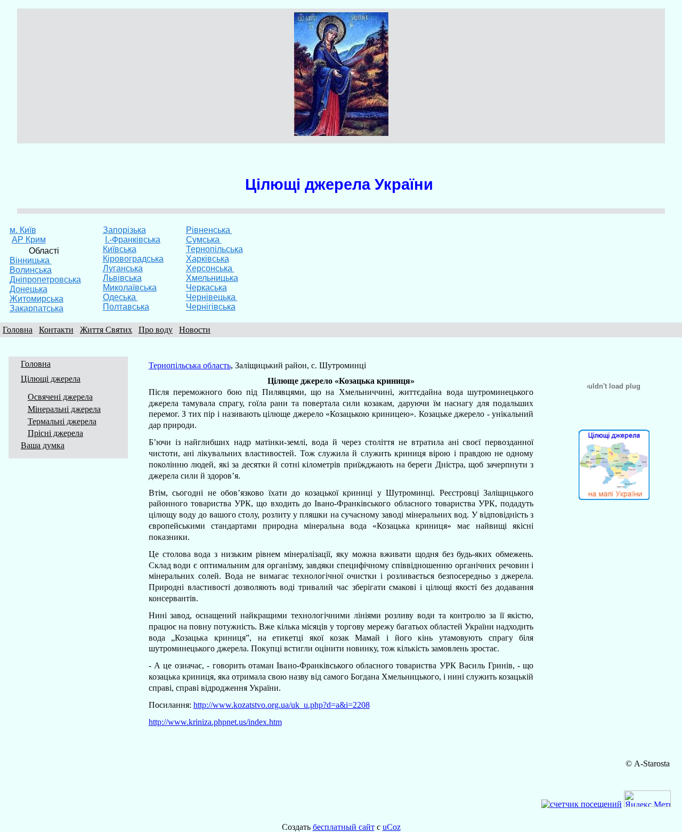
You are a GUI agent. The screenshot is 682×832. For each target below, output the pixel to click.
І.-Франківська (132, 239)
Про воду (156, 329)
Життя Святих (106, 329)
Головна (18, 329)
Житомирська (36, 298)
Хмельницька (212, 277)
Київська (119, 249)
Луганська (123, 268)
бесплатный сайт (344, 826)
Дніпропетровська (45, 279)
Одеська (120, 297)
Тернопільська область (190, 365)
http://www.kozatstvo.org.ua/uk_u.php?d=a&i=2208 (281, 704)
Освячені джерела (60, 396)
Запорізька (124, 230)
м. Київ (23, 230)
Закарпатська (36, 308)
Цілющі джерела (50, 378)
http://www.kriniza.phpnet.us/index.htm (215, 721)
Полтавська (126, 306)
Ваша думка (42, 445)
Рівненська (209, 230)
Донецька (28, 289)
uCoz (392, 826)
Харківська (207, 258)
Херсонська (210, 268)
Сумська (204, 239)
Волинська (31, 269)
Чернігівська (211, 306)
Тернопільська (214, 249)
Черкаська (206, 287)
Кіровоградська (133, 258)
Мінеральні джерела (64, 409)
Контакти (56, 329)
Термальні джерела (62, 421)
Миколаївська (130, 287)
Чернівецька (212, 297)
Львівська (122, 277)
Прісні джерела (55, 433)
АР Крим (29, 239)
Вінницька (31, 260)
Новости (194, 329)
